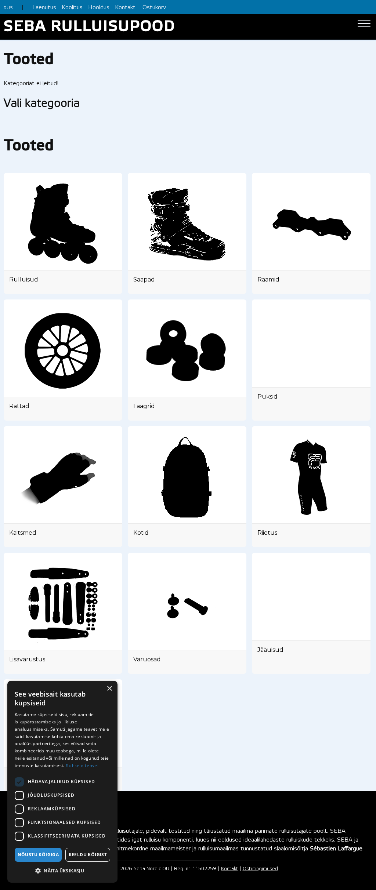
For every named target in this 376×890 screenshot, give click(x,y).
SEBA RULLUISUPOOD (89, 27)
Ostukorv (154, 7)
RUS (8, 8)
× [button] (109, 688)
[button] (62, 871)
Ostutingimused (260, 869)
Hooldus (98, 7)
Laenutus (44, 7)
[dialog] (62, 782)
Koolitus (72, 7)
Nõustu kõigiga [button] (38, 854)
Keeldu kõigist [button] (88, 854)
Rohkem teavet (82, 766)
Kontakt (125, 7)
